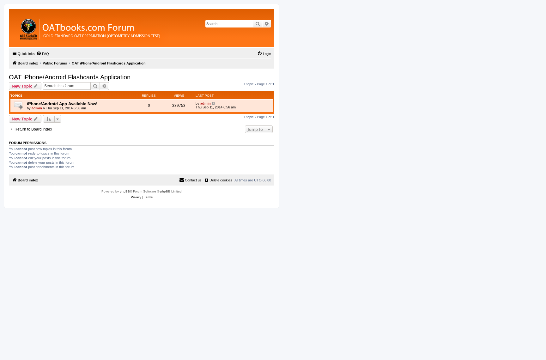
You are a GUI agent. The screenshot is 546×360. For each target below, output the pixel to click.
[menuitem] (42, 54)
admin (37, 108)
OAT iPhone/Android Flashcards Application (69, 77)
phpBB (125, 191)
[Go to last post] (214, 103)
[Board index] (124, 27)
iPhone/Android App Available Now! (62, 103)
